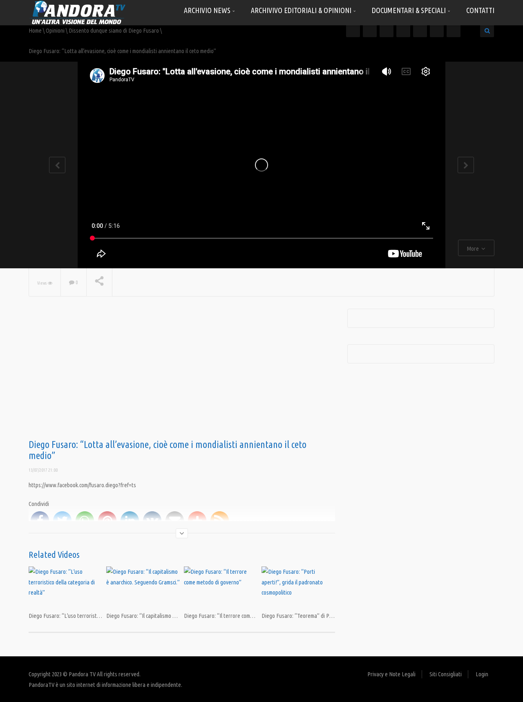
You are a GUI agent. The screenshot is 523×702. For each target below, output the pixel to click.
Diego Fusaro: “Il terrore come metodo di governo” (241, 615)
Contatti (480, 10)
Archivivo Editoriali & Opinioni (302, 10)
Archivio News (208, 10)
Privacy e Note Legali (391, 674)
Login (482, 674)
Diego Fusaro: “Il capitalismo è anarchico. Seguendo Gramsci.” (176, 615)
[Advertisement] (182, 374)
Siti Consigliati (445, 674)
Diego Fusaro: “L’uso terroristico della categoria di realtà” (95, 615)
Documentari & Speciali (409, 10)
